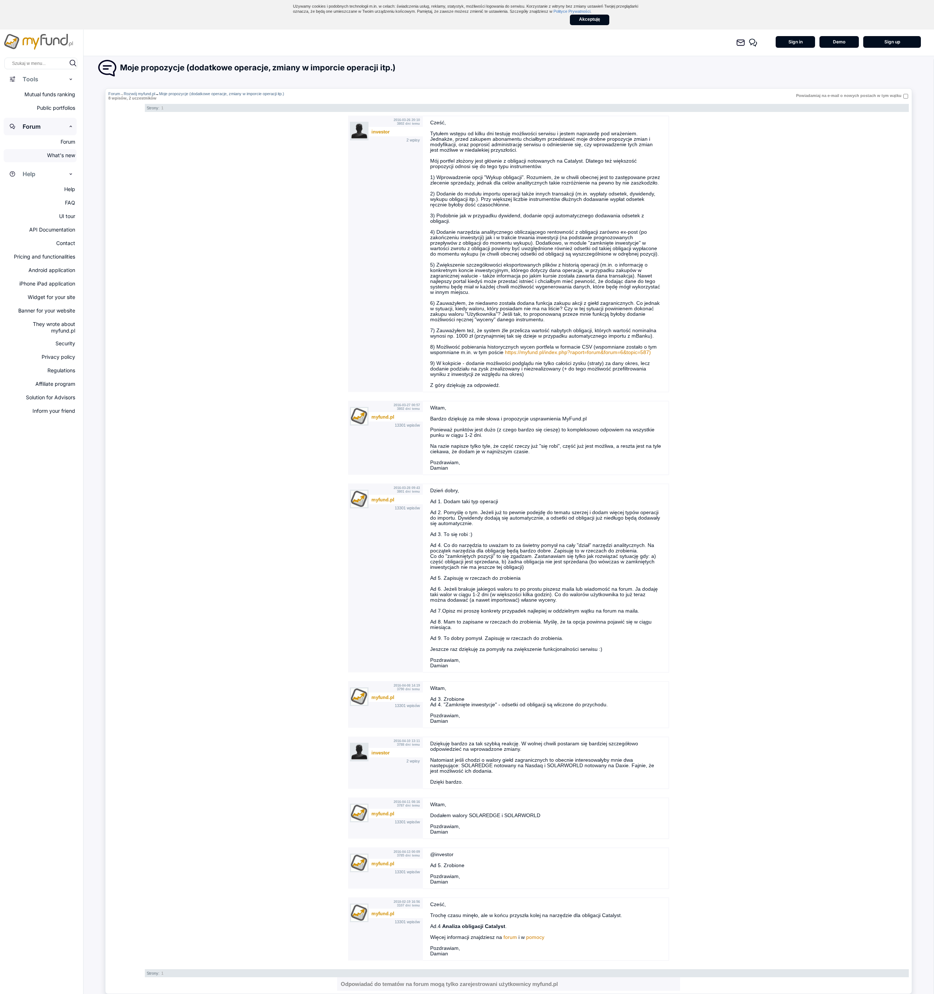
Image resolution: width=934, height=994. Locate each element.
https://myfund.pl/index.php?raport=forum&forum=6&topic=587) (578, 352)
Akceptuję (589, 19)
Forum (114, 94)
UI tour (67, 216)
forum (510, 937)
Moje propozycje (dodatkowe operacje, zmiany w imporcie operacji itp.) (221, 94)
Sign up (892, 41)
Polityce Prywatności (571, 11)
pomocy (535, 937)
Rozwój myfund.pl (139, 94)
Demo (839, 41)
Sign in (795, 41)
